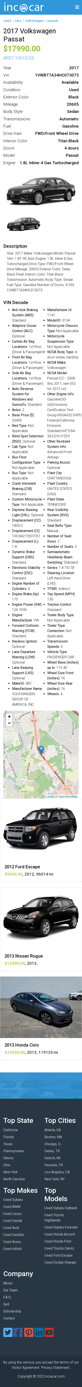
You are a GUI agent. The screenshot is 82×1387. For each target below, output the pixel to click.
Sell (6, 1304)
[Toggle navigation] (77, 7)
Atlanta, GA (52, 1130)
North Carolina (14, 1179)
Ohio (6, 1165)
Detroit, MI (52, 1158)
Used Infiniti (12, 1249)
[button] (41, 750)
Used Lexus (12, 1214)
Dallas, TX (52, 1151)
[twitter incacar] (7, 1335)
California (10, 1130)
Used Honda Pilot (57, 1241)
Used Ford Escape (58, 1255)
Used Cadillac (13, 1235)
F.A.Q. (7, 1297)
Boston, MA (53, 1137)
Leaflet (50, 796)
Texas (7, 1144)
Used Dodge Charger (60, 1262)
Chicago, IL (52, 1144)
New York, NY (54, 1179)
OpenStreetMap (68, 796)
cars (18, 21)
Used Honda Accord (59, 1234)
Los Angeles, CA (57, 1172)
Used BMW (12, 1207)
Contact (9, 1318)
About (7, 1283)
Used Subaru (13, 1200)
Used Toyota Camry (59, 1248)
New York (10, 1172)
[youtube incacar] (49, 1335)
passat (52, 21)
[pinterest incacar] (28, 1335)
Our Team (10, 1290)
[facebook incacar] (18, 1335)
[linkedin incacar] (39, 1335)
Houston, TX (53, 1165)
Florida (8, 1137)
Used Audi (11, 1228)
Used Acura (12, 1242)
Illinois (8, 1158)
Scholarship (12, 1311)
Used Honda (12, 1221)
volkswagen (34, 21)
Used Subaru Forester (61, 1227)
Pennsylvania (13, 1151)
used (7, 21)
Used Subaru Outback (60, 1208)
